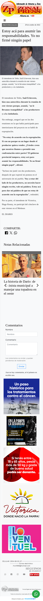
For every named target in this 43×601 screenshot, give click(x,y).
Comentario (10, 340)
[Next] (37, 285)
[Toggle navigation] (4, 20)
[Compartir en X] (11, 233)
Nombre (9, 329)
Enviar (21, 366)
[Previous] (5, 285)
